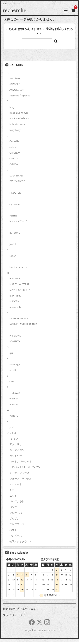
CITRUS (13, 158)
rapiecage (14, 364)
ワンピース (15, 536)
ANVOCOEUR (16, 90)
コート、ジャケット (20, 461)
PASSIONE (15, 335)
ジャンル (12, 433)
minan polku (15, 307)
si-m (11, 381)
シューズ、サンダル (20, 478)
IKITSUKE (14, 233)
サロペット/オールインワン (24, 467)
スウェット (15, 484)
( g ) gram (14, 204)
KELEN (12, 255)
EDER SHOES (16, 175)
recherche (14, 10)
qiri (11, 353)
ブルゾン (14, 518)
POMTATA (14, 341)
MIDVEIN (14, 301)
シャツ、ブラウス (19, 473)
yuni (11, 427)
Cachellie (14, 141)
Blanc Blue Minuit (18, 112)
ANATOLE (14, 84)
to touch (13, 398)
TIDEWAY (14, 393)
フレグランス (16, 524)
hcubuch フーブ (18, 221)
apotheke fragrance (19, 95)
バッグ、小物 (16, 501)
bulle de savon (17, 124)
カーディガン (16, 450)
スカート (14, 490)
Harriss (13, 215)
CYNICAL (14, 164)
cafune (13, 147)
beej (11, 107)
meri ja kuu (15, 295)
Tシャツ (13, 438)
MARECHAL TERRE (19, 284)
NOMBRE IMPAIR (18, 318)
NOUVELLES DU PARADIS (23, 324)
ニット (13, 496)
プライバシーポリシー (17, 615)
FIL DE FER (15, 193)
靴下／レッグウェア (20, 541)
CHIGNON (15, 152)
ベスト (13, 530)
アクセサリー (16, 444)
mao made (15, 278)
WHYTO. (14, 415)
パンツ (13, 507)
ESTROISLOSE (17, 181)
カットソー (15, 455)
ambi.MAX (14, 78)
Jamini (12, 244)
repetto (13, 370)
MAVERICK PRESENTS (21, 290)
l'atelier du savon (18, 267)
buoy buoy (15, 130)
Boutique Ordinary (19, 118)
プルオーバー (16, 513)
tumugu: (13, 404)
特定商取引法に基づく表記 (19, 609)
